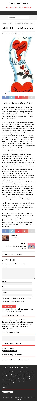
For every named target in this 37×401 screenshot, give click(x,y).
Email (4, 287)
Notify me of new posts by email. (14, 301)
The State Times (20, 33)
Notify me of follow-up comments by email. (17, 298)
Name (4, 281)
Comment (5, 267)
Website (4, 292)
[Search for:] (18, 17)
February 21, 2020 (8, 33)
